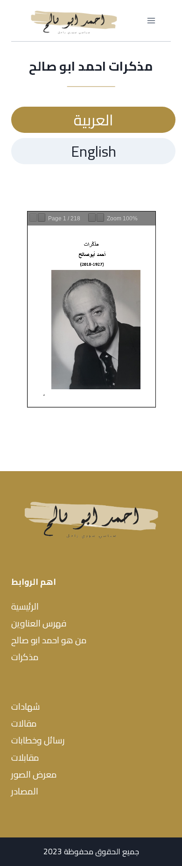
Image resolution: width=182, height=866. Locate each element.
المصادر (24, 791)
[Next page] (41, 217)
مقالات (24, 723)
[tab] (93, 120)
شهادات (25, 706)
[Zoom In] (100, 217)
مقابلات (25, 757)
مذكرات (25, 656)
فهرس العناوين (39, 623)
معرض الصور (34, 774)
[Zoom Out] (92, 217)
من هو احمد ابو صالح (49, 640)
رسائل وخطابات (38, 740)
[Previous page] (33, 217)
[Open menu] (151, 21)
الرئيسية (25, 606)
